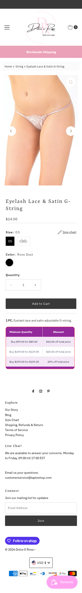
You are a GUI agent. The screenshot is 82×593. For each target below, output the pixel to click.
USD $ (41, 563)
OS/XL (23, 241)
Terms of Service (16, 430)
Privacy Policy (14, 435)
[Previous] (11, 131)
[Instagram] (40, 390)
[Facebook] (33, 390)
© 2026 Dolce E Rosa (19, 549)
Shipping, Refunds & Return (24, 425)
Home (8, 66)
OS (10, 241)
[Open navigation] (7, 27)
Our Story (11, 410)
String (19, 66)
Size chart (69, 232)
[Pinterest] (48, 390)
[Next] (71, 131)
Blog (8, 415)
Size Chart (12, 420)
